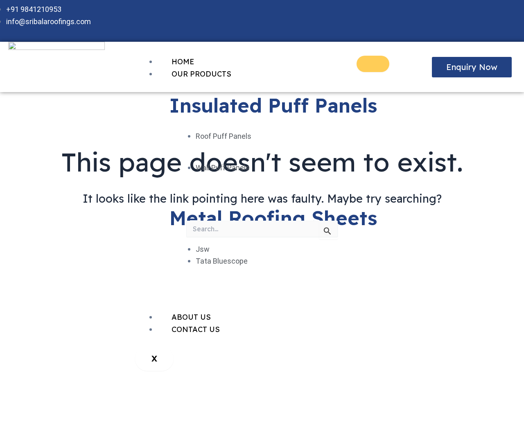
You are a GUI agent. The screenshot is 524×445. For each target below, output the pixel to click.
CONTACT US (196, 329)
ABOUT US (191, 317)
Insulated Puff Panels (273, 105)
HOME (183, 61)
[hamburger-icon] (373, 64)
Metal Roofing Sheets (273, 218)
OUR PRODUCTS (201, 74)
